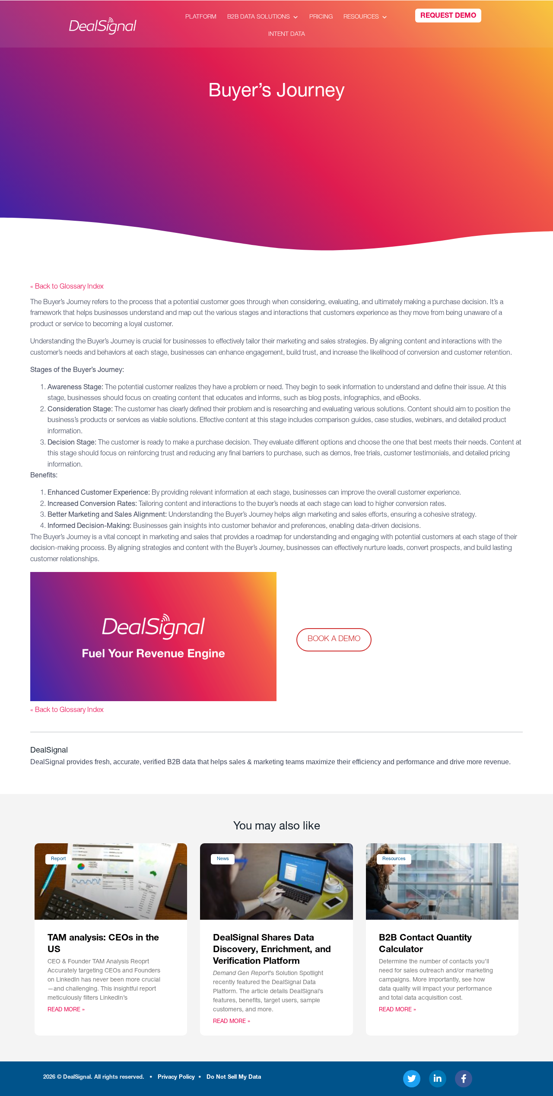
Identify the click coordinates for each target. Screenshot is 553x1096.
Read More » (66, 1010)
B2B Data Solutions (258, 17)
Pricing (321, 17)
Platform (200, 17)
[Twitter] (411, 1078)
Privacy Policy (176, 1077)
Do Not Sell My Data (234, 1077)
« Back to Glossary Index (67, 287)
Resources (361, 17)
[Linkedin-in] (437, 1078)
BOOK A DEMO (334, 639)
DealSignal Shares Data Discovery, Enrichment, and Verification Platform (272, 950)
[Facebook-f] (463, 1078)
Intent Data (286, 35)
